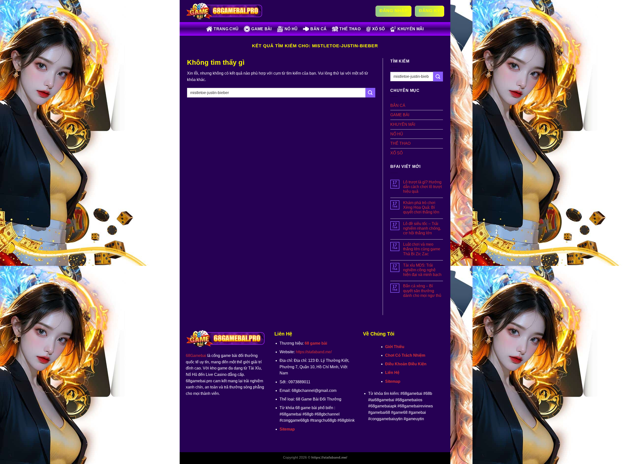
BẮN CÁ (318, 29)
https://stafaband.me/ (314, 352)
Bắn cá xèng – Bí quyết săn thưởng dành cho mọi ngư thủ (422, 290)
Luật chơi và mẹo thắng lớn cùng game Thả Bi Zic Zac (421, 249)
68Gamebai (196, 355)
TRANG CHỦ (226, 29)
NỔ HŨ (291, 29)
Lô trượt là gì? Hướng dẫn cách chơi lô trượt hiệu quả (422, 186)
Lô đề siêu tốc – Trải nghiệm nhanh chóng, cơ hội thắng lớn (422, 228)
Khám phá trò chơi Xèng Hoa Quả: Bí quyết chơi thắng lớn (421, 207)
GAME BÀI (261, 29)
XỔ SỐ (378, 29)
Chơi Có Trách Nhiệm (405, 355)
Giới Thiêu (394, 347)
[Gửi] (370, 92)
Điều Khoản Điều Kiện (405, 364)
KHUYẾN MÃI (410, 29)
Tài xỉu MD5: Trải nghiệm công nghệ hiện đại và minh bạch (422, 270)
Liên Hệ (392, 372)
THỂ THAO (350, 29)
